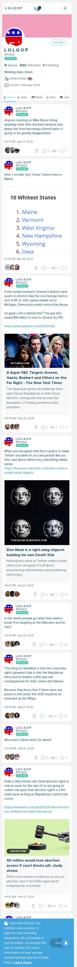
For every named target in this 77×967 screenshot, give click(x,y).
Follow (58, 42)
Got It (60, 943)
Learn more (22, 962)
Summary (11, 58)
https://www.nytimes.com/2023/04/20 (29, 326)
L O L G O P (13, 8)
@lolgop (9, 54)
